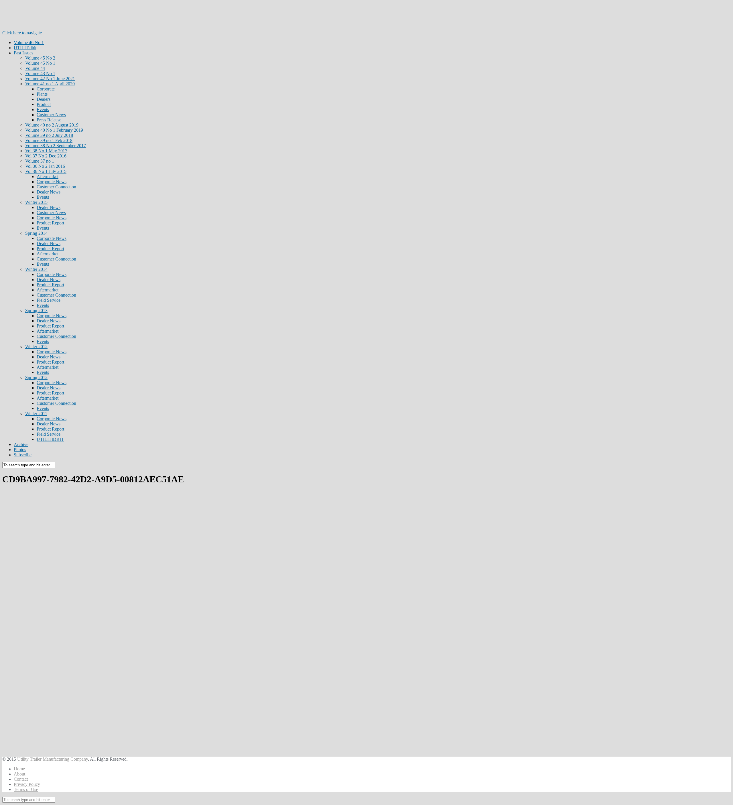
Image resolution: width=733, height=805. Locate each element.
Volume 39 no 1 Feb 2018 (48, 140)
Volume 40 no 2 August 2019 (51, 125)
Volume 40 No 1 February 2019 (54, 130)
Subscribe (22, 454)
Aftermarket (47, 176)
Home (19, 768)
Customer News (51, 114)
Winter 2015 (36, 202)
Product (44, 104)
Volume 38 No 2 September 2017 (55, 145)
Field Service (48, 300)
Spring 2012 (36, 377)
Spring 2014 (36, 233)
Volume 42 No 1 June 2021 (50, 78)
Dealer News (48, 192)
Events (43, 109)
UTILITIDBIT (50, 439)
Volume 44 (35, 68)
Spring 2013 (36, 310)
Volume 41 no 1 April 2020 (50, 83)
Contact (21, 779)
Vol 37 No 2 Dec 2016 (45, 155)
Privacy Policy (27, 784)
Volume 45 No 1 (40, 63)
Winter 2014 (36, 269)
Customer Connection (56, 186)
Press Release (49, 119)
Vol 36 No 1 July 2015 (45, 171)
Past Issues (23, 52)
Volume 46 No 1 (29, 42)
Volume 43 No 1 (40, 73)
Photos (20, 449)
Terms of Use (26, 789)
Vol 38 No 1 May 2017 (46, 150)
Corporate (46, 88)
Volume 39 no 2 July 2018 (49, 135)
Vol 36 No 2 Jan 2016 (45, 166)
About (19, 774)
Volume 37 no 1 (39, 161)
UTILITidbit (25, 47)
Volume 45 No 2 (40, 58)
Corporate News (51, 181)
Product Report (50, 222)
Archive (21, 444)
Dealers (43, 99)
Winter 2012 (36, 346)
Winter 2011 (36, 413)
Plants (42, 94)
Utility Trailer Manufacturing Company (52, 759)
